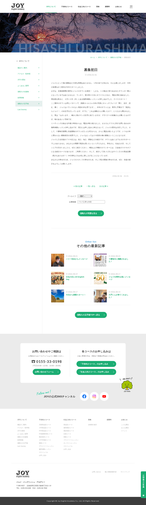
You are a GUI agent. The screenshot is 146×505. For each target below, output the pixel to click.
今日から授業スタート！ (76, 295)
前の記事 (78, 186)
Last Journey (22, 109)
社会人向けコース (84, 6)
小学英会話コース (45, 428)
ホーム (92, 57)
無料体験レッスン (45, 449)
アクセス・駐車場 (24, 74)
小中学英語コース (45, 440)
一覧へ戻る (90, 186)
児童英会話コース (45, 424)
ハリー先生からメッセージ (77, 259)
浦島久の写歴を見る (88, 213)
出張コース (67, 434)
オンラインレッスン (70, 443)
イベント (124, 431)
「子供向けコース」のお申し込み (94, 364)
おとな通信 (125, 428)
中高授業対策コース (45, 434)
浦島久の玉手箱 (115, 57)
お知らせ (118, 6)
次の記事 (103, 186)
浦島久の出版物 (23, 91)
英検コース (42, 443)
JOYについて (51, 6)
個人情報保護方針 (111, 472)
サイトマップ (125, 472)
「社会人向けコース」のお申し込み (94, 372)
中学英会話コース (45, 431)
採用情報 (21, 97)
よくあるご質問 (23, 85)
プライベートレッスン (46, 446)
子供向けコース (66, 6)
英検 (97, 6)
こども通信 (125, 424)
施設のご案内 (22, 68)
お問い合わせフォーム (44, 372)
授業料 (107, 6)
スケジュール (43, 452)
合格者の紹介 (92, 424)
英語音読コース (44, 437)
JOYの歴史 (21, 80)
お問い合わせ (96, 472)
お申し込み (42, 455)
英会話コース (68, 424)
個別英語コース (69, 428)
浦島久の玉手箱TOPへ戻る (88, 315)
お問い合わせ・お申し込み (143, 480)
